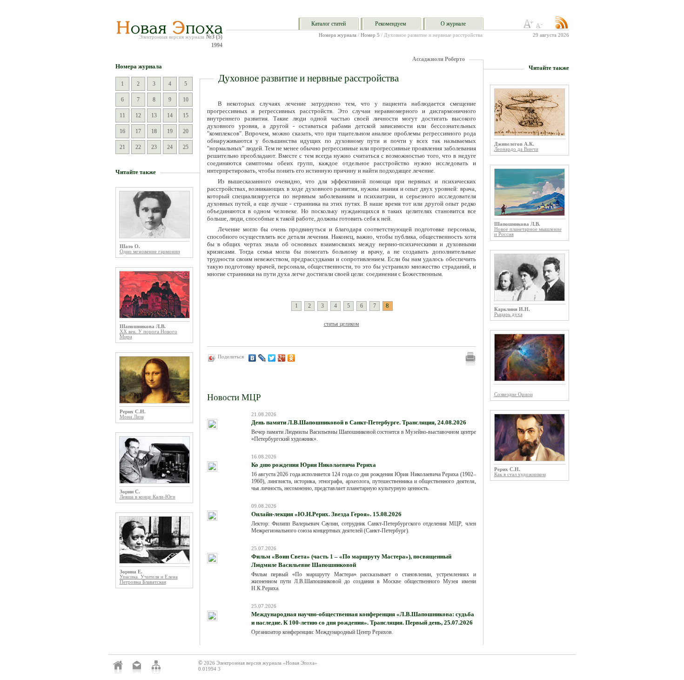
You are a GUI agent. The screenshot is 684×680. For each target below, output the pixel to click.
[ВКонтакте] (252, 358)
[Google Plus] (282, 358)
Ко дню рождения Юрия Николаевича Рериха (313, 464)
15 (185, 115)
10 (185, 99)
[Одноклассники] (291, 358)
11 (122, 115)
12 (138, 115)
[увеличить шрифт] (528, 26)
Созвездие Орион (513, 394)
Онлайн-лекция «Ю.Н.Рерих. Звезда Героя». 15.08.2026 (326, 514)
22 (138, 147)
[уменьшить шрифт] (541, 26)
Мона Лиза (132, 416)
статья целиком (341, 324)
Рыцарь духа (508, 314)
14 (170, 115)
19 (170, 131)
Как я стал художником (520, 474)
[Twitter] (272, 358)
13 (154, 115)
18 (154, 131)
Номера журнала (337, 35)
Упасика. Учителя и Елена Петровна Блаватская (149, 579)
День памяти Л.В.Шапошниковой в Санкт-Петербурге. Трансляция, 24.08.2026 (358, 422)
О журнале (453, 23)
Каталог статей (328, 23)
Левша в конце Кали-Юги (147, 496)
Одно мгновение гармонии (150, 251)
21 (122, 147)
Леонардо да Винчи (516, 149)
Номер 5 (370, 35)
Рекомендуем (390, 23)
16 (122, 131)
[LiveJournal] (262, 358)
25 (185, 147)
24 (170, 147)
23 (154, 147)
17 (138, 131)
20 (185, 131)
